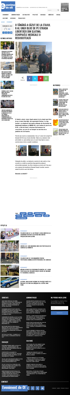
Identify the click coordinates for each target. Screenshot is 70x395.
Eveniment (9, 22)
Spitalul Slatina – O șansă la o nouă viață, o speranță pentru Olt (11, 336)
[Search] (58, 10)
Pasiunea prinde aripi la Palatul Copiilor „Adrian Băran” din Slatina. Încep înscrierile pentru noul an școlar (63, 103)
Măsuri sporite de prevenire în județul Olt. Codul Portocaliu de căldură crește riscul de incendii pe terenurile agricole (35, 271)
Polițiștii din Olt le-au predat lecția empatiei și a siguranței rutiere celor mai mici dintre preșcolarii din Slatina (35, 234)
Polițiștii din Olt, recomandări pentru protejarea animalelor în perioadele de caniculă (35, 259)
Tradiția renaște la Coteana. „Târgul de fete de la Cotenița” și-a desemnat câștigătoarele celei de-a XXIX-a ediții (36, 359)
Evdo (9, 29)
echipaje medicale (39, 213)
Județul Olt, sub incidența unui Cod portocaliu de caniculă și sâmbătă (35, 247)
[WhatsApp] (46, 78)
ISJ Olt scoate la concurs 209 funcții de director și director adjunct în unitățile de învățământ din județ (11, 366)
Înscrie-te (59, 313)
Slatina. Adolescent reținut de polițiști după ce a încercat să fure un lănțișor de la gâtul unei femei (35, 283)
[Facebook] (3, 33)
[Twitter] (9, 33)
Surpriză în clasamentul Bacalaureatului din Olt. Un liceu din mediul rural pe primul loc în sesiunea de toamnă (12, 354)
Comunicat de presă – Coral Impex (64, 9)
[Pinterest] (40, 78)
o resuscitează (28, 216)
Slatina (46, 216)
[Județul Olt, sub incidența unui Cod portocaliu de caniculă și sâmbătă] (10, 246)
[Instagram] (6, 33)
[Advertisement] (33, 101)
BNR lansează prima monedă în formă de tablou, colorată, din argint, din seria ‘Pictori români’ (7, 74)
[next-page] (57, 139)
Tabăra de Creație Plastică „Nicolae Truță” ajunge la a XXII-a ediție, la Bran (36, 353)
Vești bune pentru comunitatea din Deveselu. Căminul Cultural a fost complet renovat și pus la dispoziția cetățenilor (36, 311)
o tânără (38, 216)
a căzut (23, 213)
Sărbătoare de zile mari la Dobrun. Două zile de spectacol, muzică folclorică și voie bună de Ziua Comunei (36, 366)
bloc (30, 213)
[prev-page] (54, 139)
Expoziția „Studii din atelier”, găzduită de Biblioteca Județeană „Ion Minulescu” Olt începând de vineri (36, 373)
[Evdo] (6, 29)
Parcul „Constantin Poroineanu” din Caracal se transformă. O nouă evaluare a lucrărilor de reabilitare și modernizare (64, 93)
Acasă (3, 22)
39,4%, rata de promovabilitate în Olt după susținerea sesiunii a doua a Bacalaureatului (12, 360)
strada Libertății (21, 218)
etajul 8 (19, 216)
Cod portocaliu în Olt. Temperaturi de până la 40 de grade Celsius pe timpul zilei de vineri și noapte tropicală (64, 123)
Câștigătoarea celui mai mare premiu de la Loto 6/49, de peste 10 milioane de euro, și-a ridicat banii (64, 132)
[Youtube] (11, 33)
